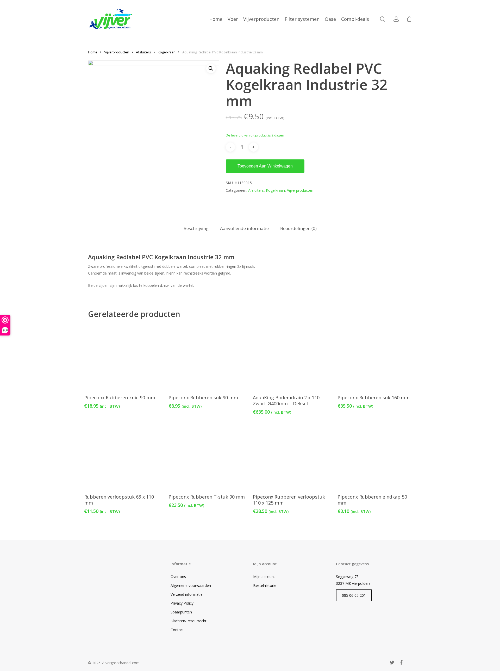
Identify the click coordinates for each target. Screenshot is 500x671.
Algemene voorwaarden (191, 585)
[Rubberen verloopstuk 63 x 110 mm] (123, 456)
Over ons (178, 576)
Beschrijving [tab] (196, 228)
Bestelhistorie (264, 585)
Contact (177, 629)
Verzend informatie (187, 594)
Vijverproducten (116, 52)
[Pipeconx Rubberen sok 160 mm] (376, 357)
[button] (211, 68)
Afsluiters (143, 52)
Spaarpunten (181, 612)
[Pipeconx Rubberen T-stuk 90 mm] (207, 456)
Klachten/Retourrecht (189, 620)
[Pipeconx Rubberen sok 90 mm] (207, 357)
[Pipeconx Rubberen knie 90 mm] (123, 357)
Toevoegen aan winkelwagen (265, 166)
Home (92, 52)
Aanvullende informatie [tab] (244, 228)
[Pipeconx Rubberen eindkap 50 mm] (376, 456)
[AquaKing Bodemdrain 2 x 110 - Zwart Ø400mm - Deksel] (292, 357)
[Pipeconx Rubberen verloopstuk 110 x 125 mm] (292, 456)
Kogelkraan (167, 52)
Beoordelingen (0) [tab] (298, 228)
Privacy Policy (182, 603)
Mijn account (264, 576)
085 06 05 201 (354, 595)
